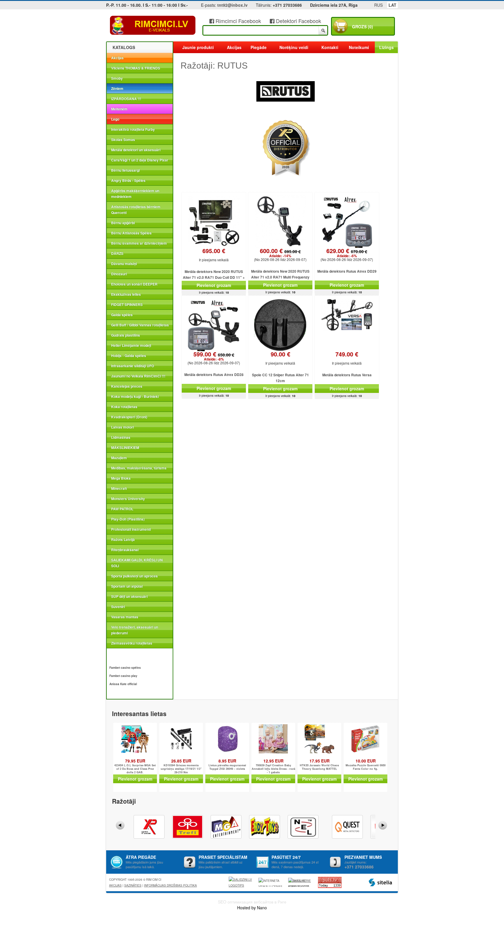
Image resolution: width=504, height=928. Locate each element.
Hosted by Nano (252, 907)
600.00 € (280, 253)
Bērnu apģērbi (123, 222)
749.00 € (346, 354)
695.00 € (213, 251)
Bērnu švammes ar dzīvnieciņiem (139, 243)
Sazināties (132, 885)
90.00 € (280, 354)
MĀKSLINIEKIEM (125, 447)
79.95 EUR (135, 761)
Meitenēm (119, 109)
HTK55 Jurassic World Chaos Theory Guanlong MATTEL (319, 767)
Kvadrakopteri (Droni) (129, 416)
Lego (115, 119)
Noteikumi (359, 47)
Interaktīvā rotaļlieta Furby (133, 129)
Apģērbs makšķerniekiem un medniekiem (135, 193)
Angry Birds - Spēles (128, 180)
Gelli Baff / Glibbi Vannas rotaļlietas (140, 325)
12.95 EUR (273, 761)
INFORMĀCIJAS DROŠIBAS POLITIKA (170, 885)
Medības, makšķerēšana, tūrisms (139, 468)
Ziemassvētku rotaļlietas (131, 643)
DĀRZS (117, 253)
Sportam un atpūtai (127, 586)
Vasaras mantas (124, 616)
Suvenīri (118, 606)
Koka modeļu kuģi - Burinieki (135, 396)
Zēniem (117, 88)
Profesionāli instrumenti (131, 529)
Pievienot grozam (214, 285)
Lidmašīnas (120, 437)
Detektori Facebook (297, 21)
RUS (378, 5)
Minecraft (119, 488)
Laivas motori (122, 427)
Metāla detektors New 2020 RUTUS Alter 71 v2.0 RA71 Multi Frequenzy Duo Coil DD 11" (280, 277)
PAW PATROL (122, 508)
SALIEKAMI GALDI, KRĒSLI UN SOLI (137, 562)
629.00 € (346, 253)
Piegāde (259, 47)
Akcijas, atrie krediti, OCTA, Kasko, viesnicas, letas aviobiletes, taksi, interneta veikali (299, 883)
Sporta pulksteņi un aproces (134, 576)
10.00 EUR (366, 761)
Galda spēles (122, 314)
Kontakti (329, 47)
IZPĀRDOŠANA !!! (126, 98)
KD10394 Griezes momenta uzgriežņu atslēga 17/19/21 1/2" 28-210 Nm (181, 769)
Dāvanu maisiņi (124, 263)
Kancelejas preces (126, 386)
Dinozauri (119, 273)
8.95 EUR (227, 761)
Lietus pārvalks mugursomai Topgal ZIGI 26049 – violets (227, 767)
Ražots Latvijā (123, 539)
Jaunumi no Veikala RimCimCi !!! (138, 376)
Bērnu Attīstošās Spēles (131, 233)
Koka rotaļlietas (124, 406)
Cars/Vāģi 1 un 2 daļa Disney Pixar (139, 160)
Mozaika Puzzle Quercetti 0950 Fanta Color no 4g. (366, 767)
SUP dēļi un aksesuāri (129, 596)
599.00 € (213, 356)
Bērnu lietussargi (125, 170)
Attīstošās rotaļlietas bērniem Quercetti (135, 209)
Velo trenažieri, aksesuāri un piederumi (134, 630)
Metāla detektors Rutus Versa (347, 374)
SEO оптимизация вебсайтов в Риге (252, 902)
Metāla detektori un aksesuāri (135, 149)
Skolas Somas (123, 139)
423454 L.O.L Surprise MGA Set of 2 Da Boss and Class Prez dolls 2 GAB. (135, 769)
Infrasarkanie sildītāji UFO (132, 365)
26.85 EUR (181, 761)
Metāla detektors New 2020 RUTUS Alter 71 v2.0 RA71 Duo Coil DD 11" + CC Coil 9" (214, 277)
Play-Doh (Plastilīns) (128, 519)
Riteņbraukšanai (125, 549)
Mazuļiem (119, 457)
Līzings (386, 47)
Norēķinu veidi (293, 47)
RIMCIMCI (153, 25)
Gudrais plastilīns (125, 335)
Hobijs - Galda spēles (128, 355)
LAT (392, 5)
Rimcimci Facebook (237, 21)
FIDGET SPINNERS (127, 304)
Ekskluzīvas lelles (126, 294)
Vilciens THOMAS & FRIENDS (135, 68)
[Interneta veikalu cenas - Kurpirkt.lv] (271, 882)
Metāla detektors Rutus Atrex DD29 (347, 271)
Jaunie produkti (198, 47)
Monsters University (128, 498)
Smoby (117, 78)
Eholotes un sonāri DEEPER (134, 284)
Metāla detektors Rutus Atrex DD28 (214, 374)
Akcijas (117, 57)
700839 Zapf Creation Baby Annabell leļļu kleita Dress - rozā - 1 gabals (273, 769)
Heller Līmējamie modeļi (131, 345)
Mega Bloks (121, 478)
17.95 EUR (319, 761)
